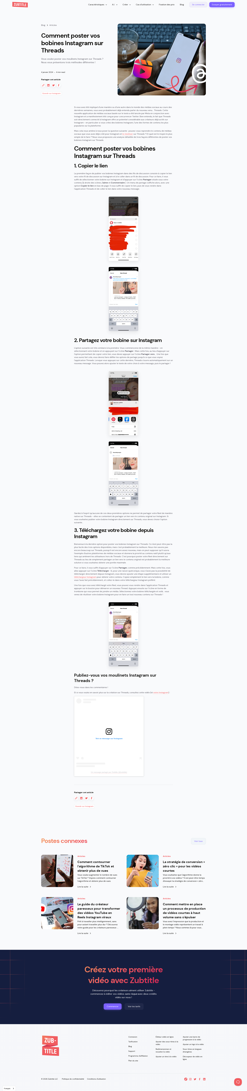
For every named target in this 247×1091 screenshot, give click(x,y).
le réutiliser (127, 134)
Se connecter (198, 4)
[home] (20, 4)
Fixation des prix (166, 4)
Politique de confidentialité (73, 1079)
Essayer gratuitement (222, 4)
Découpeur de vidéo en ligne (192, 1057)
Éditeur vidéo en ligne (165, 1037)
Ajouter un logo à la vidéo (193, 1044)
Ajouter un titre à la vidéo (166, 1056)
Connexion (132, 1037)
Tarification (133, 1041)
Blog (182, 4)
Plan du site (133, 1060)
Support (131, 1051)
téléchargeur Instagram (85, 577)
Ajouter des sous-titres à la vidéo (167, 1042)
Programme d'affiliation (138, 1056)
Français (7, 1088)
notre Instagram (160, 692)
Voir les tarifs (134, 1006)
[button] (97, 4)
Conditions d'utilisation (96, 1079)
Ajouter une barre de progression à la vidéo (192, 1038)
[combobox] (9, 1088)
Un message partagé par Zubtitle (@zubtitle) (109, 772)
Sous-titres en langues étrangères (192, 1050)
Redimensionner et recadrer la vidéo (163, 1050)
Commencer (112, 1006)
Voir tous (198, 841)
